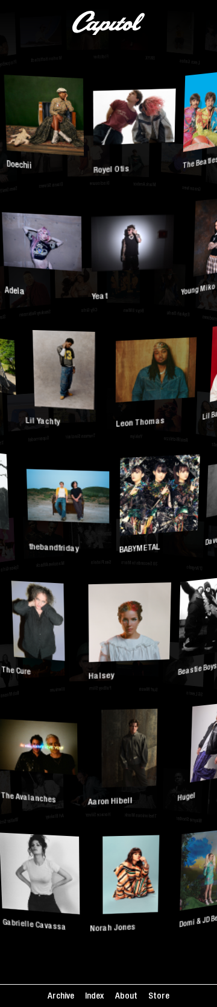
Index (94, 996)
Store (158, 996)
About (126, 996)
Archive (61, 996)
